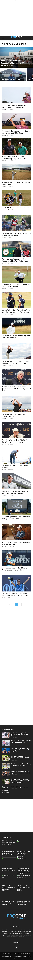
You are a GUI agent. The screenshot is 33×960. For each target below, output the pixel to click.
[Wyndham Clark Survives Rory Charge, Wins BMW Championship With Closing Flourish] (6, 781)
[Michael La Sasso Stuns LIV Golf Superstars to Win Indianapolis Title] (6, 774)
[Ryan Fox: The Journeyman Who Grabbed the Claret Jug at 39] (16, 57)
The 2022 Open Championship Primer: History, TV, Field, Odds (16, 518)
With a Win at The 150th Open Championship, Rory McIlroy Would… (15, 158)
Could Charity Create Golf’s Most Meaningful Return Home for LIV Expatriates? (20, 750)
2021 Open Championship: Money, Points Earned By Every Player (14, 569)
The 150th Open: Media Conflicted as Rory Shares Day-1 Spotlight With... (15, 362)
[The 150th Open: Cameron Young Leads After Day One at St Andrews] (16, 326)
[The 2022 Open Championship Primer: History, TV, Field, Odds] (16, 507)
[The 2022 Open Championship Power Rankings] (16, 455)
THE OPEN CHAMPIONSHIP (7, 58)
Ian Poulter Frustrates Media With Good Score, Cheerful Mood (16, 286)
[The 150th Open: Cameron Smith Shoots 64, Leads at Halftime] (16, 223)
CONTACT (10, 953)
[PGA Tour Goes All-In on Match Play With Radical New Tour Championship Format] (6, 743)
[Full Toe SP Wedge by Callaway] (6, 789)
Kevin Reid (4, 109)
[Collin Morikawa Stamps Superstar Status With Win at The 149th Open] (16, 583)
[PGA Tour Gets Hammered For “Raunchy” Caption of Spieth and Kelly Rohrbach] (9, 879)
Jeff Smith (3, 65)
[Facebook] (16, 947)
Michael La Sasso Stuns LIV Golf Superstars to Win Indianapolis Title (21, 772)
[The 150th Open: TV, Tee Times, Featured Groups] (16, 404)
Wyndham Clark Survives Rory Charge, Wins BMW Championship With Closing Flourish (20, 781)
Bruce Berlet (5, 546)
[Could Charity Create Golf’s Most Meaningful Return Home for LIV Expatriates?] (6, 750)
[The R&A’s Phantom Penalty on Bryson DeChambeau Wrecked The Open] (13, 78)
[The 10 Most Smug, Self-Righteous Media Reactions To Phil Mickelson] (24, 845)
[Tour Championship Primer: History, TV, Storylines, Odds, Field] (6, 766)
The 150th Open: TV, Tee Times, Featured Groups (13, 415)
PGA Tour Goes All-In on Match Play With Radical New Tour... (21, 741)
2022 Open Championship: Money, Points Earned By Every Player (14, 106)
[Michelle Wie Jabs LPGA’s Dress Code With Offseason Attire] (24, 895)
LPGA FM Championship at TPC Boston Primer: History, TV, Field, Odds (20, 757)
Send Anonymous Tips (25, 953)
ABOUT (4, 953)
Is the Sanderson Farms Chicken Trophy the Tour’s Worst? (24, 887)
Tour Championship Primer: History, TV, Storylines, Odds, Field (21, 764)
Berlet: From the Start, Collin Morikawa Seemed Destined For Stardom (16, 543)
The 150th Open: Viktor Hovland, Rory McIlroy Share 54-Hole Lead (15, 209)
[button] (2, 38)
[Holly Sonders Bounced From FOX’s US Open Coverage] (9, 895)
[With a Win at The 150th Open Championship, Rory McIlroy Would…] (16, 146)
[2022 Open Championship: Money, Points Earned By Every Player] (16, 95)
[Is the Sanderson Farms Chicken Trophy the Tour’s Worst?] (24, 879)
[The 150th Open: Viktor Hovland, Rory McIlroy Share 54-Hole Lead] (16, 198)
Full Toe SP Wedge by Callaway (19, 787)
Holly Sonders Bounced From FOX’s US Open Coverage (8, 903)
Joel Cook (4, 469)
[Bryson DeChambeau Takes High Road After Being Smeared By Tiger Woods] (16, 300)
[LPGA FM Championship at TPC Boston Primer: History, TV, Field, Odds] (6, 758)
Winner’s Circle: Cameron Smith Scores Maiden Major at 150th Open (16, 132)
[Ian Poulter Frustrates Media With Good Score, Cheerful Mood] (16, 274)
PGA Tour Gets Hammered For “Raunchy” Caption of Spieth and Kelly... (8, 887)
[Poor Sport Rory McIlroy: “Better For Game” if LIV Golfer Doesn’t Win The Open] (16, 430)
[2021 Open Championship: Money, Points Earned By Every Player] (16, 558)
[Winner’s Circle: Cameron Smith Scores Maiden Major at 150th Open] (16, 121)
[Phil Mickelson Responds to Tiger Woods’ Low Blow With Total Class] (16, 249)
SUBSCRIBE (16, 953)
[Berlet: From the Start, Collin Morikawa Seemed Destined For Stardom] (16, 532)
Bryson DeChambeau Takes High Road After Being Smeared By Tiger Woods (16, 311)
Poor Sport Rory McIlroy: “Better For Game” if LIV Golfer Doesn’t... (15, 441)
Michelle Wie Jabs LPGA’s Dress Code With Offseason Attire (23, 903)
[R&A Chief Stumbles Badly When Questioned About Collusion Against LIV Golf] (16, 377)
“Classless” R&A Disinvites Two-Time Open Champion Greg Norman (16, 492)
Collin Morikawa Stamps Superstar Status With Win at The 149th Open (15, 594)
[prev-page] (9, 604)
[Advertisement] (16, 18)
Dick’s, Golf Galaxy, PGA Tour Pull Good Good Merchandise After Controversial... (20, 734)
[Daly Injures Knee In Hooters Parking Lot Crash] (9, 862)
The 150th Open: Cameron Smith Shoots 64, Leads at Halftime (16, 234)
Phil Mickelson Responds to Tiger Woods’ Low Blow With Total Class (15, 260)
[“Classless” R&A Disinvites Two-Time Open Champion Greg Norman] (16, 481)
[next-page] (22, 604)
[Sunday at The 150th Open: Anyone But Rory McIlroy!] (16, 172)
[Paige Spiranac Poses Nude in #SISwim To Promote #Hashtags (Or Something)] (24, 862)
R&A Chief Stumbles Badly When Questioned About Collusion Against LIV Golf (16, 389)
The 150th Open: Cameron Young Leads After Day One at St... (16, 337)
